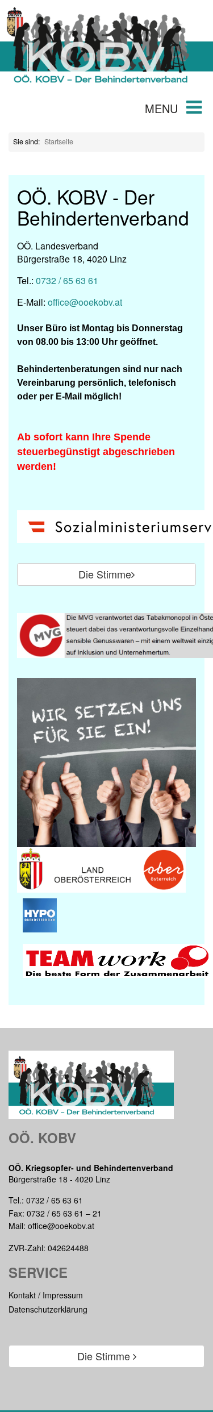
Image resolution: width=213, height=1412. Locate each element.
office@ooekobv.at (85, 302)
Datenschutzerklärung (48, 1309)
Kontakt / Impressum (46, 1295)
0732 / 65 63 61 (67, 280)
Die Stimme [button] (104, 574)
